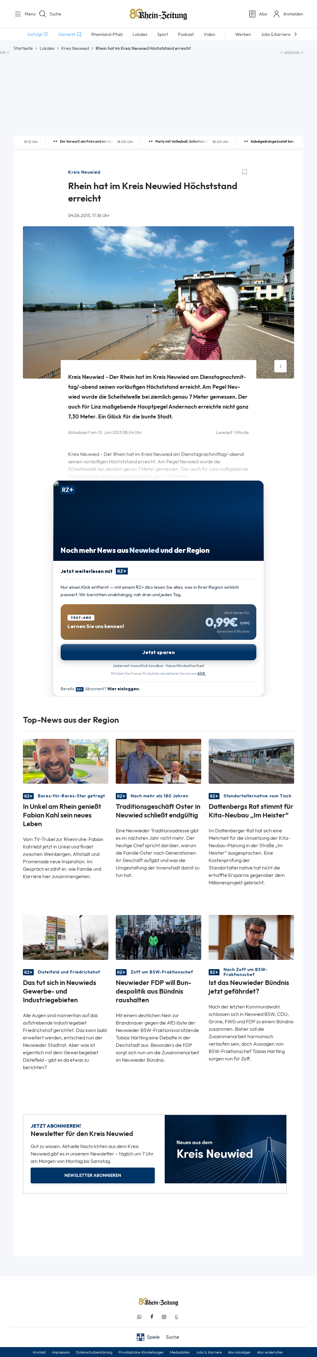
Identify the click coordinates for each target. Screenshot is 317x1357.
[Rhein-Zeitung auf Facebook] (152, 1317)
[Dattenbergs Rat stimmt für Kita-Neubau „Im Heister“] (251, 761)
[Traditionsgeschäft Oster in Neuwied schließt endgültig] (158, 761)
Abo (263, 14)
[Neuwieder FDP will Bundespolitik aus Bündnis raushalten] (158, 937)
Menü (28, 14)
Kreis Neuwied (75, 48)
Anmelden (293, 14)
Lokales (47, 48)
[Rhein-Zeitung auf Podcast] (176, 1317)
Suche (55, 14)
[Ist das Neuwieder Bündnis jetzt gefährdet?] (251, 937)
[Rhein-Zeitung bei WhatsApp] (139, 1317)
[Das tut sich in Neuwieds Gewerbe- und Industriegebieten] (65, 937)
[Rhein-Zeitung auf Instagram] (164, 1317)
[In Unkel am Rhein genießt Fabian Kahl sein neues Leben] (65, 761)
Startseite (23, 48)
